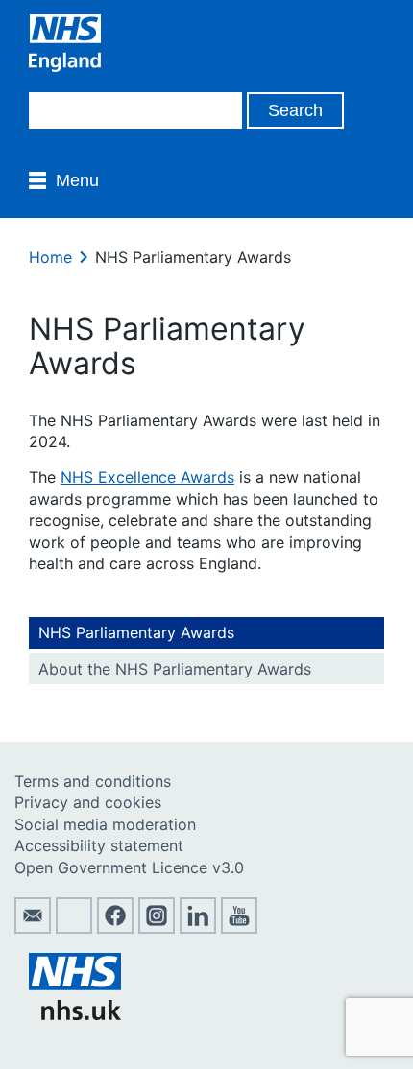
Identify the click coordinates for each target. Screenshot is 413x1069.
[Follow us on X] (74, 928)
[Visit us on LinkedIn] (198, 928)
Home (50, 257)
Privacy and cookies (87, 802)
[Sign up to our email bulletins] (32, 928)
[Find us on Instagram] (156, 928)
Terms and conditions (92, 781)
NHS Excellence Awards (147, 477)
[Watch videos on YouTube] (239, 928)
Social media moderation (105, 824)
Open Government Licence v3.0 (129, 867)
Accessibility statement (98, 845)
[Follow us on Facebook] (115, 928)
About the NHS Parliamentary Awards (174, 668)
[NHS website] (75, 1014)
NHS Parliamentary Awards (136, 632)
